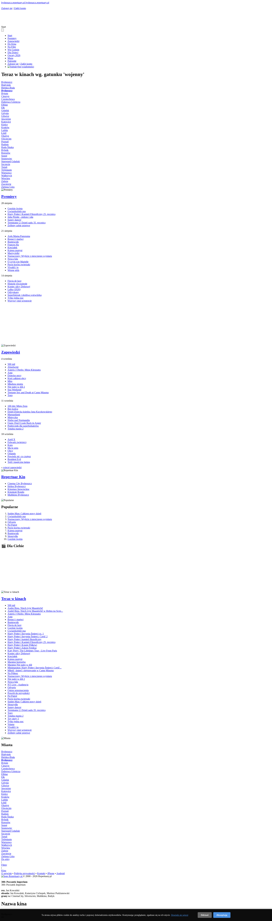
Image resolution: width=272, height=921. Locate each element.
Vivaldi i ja (13, 267)
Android (60, 873)
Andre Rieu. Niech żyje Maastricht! (25, 608)
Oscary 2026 (14, 55)
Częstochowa (8, 99)
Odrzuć (205, 915)
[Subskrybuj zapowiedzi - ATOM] (21, 66)
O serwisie (6, 873)
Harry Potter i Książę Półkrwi (22, 645)
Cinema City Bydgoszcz (20, 483)
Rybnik (4, 150)
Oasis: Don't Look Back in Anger (24, 423)
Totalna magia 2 (15, 428)
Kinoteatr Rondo (16, 492)
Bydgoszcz (6, 82)
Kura (10, 445)
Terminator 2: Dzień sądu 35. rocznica (26, 222)
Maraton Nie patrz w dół (20, 664)
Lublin (4, 130)
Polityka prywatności (24, 873)
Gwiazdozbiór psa (17, 211)
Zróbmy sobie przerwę (19, 225)
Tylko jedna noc (16, 298)
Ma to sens (13, 448)
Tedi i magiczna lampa (19, 462)
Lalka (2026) (14, 289)
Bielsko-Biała (8, 87)
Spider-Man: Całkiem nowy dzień (24, 513)
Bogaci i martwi (15, 239)
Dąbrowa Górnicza (10, 102)
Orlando (12, 453)
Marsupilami (14, 414)
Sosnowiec (6, 158)
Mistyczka (13, 417)
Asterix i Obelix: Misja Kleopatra (24, 369)
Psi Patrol (12, 525)
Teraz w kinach (13, 599)
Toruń (4, 167)
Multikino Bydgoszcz (18, 494)
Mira (10, 381)
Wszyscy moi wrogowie (20, 300)
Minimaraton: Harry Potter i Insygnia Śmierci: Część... (35, 667)
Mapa (10, 58)
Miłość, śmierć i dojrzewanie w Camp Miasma (31, 670)
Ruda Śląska (7, 147)
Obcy (10, 450)
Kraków (5, 127)
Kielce (4, 124)
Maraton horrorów (17, 662)
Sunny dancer (14, 219)
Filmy (4, 865)
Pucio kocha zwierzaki (19, 264)
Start (10, 35)
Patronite (12, 61)
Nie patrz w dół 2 (16, 386)
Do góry (5, 859)
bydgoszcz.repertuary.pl (13, 2)
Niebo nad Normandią (19, 420)
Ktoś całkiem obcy (17, 378)
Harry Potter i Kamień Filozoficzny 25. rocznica (31, 214)
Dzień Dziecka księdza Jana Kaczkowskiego (30, 411)
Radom (4, 144)
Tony (10, 395)
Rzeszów (5, 153)
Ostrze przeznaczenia (18, 690)
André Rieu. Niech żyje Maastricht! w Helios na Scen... (35, 611)
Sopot (4, 155)
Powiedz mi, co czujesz (19, 456)
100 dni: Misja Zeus (17, 406)
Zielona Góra (7, 187)
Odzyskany (13, 292)
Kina (3, 870)
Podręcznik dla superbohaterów (23, 426)
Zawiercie (6, 184)
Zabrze (4, 181)
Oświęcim (6, 138)
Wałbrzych (6, 175)
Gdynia (5, 113)
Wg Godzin (13, 49)
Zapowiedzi (13, 41)
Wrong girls (13, 270)
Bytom (4, 93)
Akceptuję (221, 915)
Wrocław (5, 178)
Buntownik (13, 242)
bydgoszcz (37, 2)
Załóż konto (20, 8)
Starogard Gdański (10, 161)
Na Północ (13, 673)
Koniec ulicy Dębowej (19, 286)
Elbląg (4, 104)
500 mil (11, 364)
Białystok (6, 85)
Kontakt (41, 873)
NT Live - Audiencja (18, 684)
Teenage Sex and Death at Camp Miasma (28, 392)
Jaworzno (6, 119)
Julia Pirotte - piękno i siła (20, 217)
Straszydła (13, 536)
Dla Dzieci (13, 52)
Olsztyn (5, 136)
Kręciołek (12, 247)
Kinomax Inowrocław (18, 489)
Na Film (12, 46)
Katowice (6, 121)
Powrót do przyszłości (19, 693)
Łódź (3, 133)
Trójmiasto (6, 170)
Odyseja (12, 522)
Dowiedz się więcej (179, 915)
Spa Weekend (14, 389)
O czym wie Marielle (18, 261)
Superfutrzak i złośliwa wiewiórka (25, 295)
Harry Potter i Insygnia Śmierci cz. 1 (26, 633)
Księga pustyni (15, 250)
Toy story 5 (13, 718)
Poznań (5, 141)
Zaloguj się (6, 8)
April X (11, 439)
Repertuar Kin (13, 477)
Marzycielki (13, 253)
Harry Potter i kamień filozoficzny (24, 639)
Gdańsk (5, 110)
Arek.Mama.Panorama (19, 236)
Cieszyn (5, 96)
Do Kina (12, 44)
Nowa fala (13, 259)
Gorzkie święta (15, 208)
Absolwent (13, 367)
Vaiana (11, 724)
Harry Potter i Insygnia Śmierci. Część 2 (28, 636)
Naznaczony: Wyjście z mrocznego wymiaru (30, 256)
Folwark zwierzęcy (17, 442)
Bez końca (13, 409)
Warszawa (6, 172)
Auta (10, 372)
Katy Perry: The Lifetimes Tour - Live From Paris (32, 650)
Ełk (3, 107)
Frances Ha (13, 244)
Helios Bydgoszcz (17, 486)
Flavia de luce (14, 281)
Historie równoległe (17, 283)
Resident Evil (14, 459)
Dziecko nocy (14, 375)
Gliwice (5, 116)
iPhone (50, 873)
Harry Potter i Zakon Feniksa (22, 647)
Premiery (12, 38)
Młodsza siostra (15, 384)
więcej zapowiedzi (12, 467)
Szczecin (5, 164)
